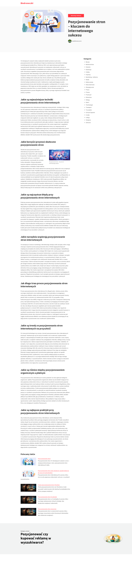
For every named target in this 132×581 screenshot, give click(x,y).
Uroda (88, 115)
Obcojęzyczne (90, 87)
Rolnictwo (89, 97)
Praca (87, 90)
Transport (89, 107)
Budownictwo (90, 64)
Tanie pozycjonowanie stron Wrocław (49, 485)
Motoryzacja (89, 82)
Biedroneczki (27, 3)
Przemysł (88, 95)
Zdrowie (88, 122)
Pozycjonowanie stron (44, 458)
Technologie (89, 105)
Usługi (88, 117)
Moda (87, 79)
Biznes (88, 62)
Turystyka (89, 110)
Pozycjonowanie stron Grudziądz (47, 497)
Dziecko (88, 67)
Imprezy (88, 74)
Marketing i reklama (76, 15)
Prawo (88, 92)
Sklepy (88, 100)
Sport (87, 102)
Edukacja (88, 69)
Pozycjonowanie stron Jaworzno (47, 509)
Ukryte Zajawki (90, 112)
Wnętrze (88, 120)
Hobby (88, 72)
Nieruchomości (90, 84)
